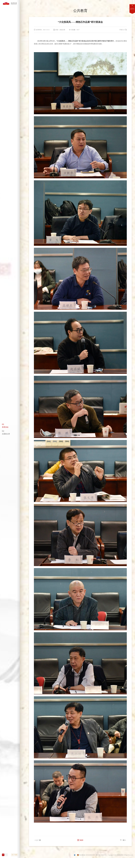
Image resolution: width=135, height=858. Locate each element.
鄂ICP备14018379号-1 (101, 855)
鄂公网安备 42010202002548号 (87, 855)
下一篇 (122, 840)
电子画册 (14, 855)
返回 (81, 840)
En (6, 855)
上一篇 (38, 840)
